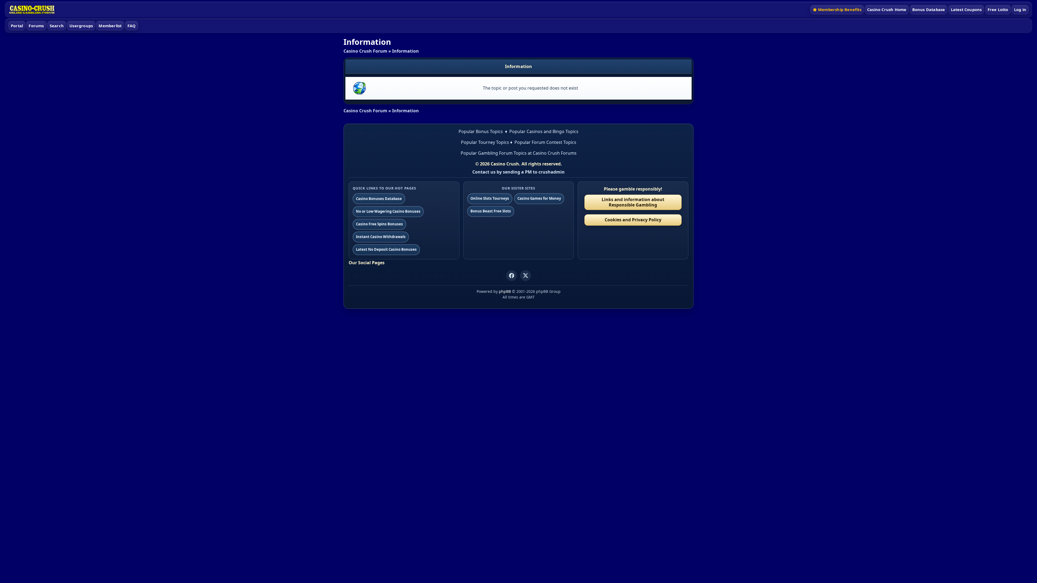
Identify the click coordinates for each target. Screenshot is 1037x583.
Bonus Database (928, 9)
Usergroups (81, 25)
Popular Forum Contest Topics (545, 142)
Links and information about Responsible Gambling (633, 202)
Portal (17, 25)
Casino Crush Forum (365, 51)
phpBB (505, 291)
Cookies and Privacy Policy (633, 220)
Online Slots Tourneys (489, 198)
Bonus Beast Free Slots (490, 211)
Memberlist (110, 25)
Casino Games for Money (539, 198)
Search (57, 25)
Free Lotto (998, 9)
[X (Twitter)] (525, 275)
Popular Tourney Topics (485, 142)
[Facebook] (511, 275)
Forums (36, 25)
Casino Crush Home (886, 9)
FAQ (131, 25)
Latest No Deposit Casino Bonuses (386, 249)
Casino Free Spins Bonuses (379, 224)
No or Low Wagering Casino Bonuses (388, 211)
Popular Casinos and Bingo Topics (543, 131)
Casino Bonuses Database (379, 198)
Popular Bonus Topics (481, 131)
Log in (1020, 9)
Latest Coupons (966, 9)
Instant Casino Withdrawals (381, 236)
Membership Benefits (839, 9)
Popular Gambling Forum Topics (494, 153)
